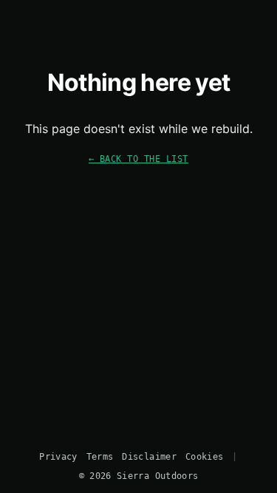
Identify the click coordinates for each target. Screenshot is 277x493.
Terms (100, 457)
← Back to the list (138, 158)
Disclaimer (149, 457)
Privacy (58, 457)
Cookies (204, 457)
